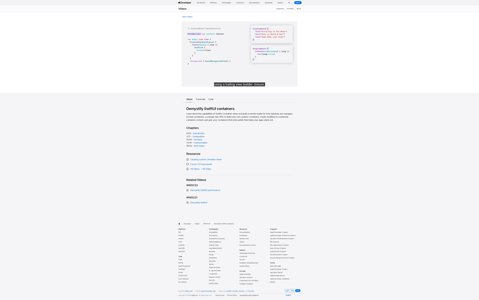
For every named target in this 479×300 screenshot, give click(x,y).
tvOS (180, 242)
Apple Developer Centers (278, 269)
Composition (199, 136)
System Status (244, 266)
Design (211, 255)
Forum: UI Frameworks (201, 164)
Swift (180, 260)
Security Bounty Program (279, 255)
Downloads (243, 235)
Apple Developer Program (279, 232)
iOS (179, 232)
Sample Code (244, 239)
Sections (198, 139)
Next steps (199, 146)
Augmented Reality (215, 248)
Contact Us (243, 256)
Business (212, 251)
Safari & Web (213, 283)
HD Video (194, 169)
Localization (213, 274)
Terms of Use (219, 295)
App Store (181, 251)
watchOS (181, 248)
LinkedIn (235, 291)
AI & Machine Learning (216, 239)
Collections (280, 9)
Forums (242, 260)
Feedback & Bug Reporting (249, 263)
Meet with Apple (275, 266)
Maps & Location (214, 277)
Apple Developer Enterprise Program (282, 235)
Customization (200, 142)
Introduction (199, 133)
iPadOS (180, 235)
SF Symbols (182, 282)
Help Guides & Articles (247, 253)
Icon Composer (183, 279)
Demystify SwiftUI (198, 202)
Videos (182, 8)
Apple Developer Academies (280, 279)
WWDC (272, 282)
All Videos (290, 9)
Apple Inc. (194, 295)
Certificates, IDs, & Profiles (249, 281)
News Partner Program (278, 248)
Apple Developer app (208, 291)
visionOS (181, 245)
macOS (180, 239)
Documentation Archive (248, 245)
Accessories (213, 235)
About (299, 9)
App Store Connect (246, 277)
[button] (289, 2)
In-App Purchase (215, 271)
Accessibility (213, 232)
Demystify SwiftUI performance (205, 190)
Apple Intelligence (215, 242)
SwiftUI (180, 263)
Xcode (180, 272)
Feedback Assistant (246, 284)
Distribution (213, 258)
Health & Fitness (214, 267)
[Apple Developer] (185, 2)
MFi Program (274, 242)
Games (211, 264)
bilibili (229, 291)
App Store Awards (276, 272)
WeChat (241, 291)
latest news (189, 291)
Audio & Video (214, 245)
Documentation (245, 232)
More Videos (187, 17)
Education (212, 261)
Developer (187, 224)
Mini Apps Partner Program (279, 245)
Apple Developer (245, 274)
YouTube (251, 291)
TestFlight (181, 269)
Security (212, 280)
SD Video (207, 169)
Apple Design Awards (277, 276)
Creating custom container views (206, 159)
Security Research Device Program (282, 258)
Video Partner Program (278, 251)
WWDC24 (206, 224)
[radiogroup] (292, 290)
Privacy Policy (232, 295)
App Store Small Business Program (282, 239)
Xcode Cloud (182, 276)
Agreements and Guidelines (249, 295)
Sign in (298, 2)
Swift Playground (184, 266)
